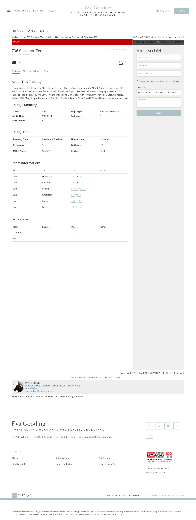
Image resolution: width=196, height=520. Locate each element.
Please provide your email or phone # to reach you (158, 81)
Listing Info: (20, 131)
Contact (181, 10)
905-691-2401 (32, 388)
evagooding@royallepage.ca (39, 391)
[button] (164, 10)
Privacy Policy (147, 495)
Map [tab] (46, 71)
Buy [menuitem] (42, 10)
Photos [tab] (26, 71)
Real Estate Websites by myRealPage (169, 495)
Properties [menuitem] (29, 10)
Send (159, 112)
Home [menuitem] (17, 10)
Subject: (140, 87)
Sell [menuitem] (51, 10)
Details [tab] (16, 71)
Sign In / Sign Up (164, 10)
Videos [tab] (37, 71)
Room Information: (26, 163)
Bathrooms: (20, 219)
